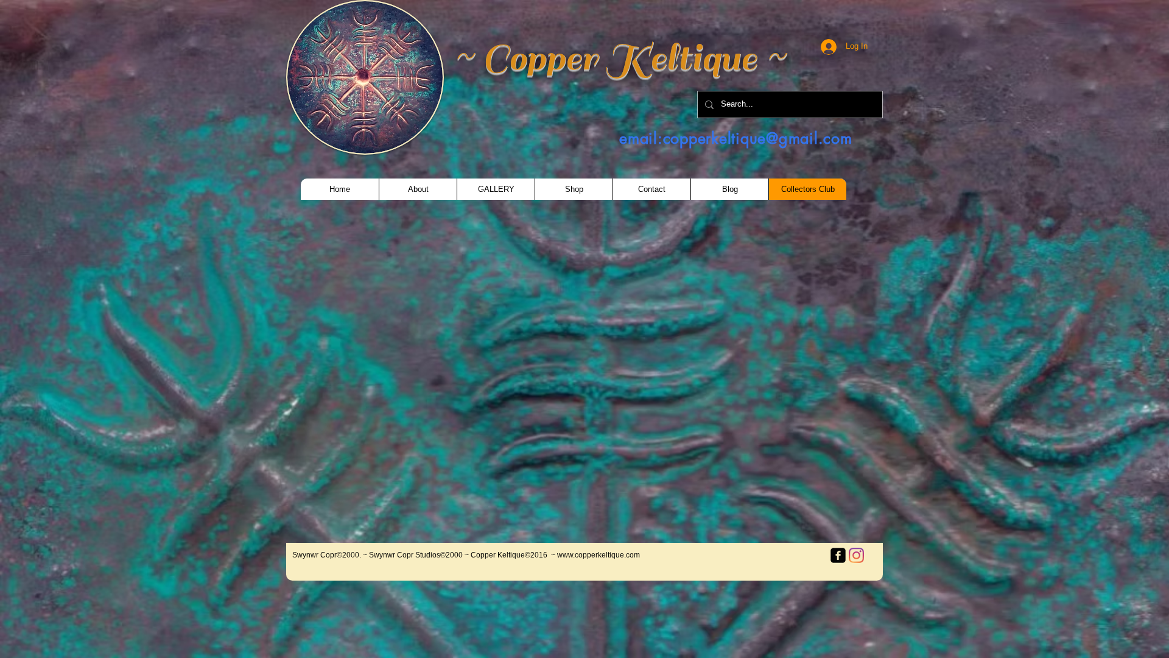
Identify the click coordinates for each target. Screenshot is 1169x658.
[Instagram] (856, 555)
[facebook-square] (838, 555)
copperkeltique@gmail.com (757, 138)
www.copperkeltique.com (598, 555)
